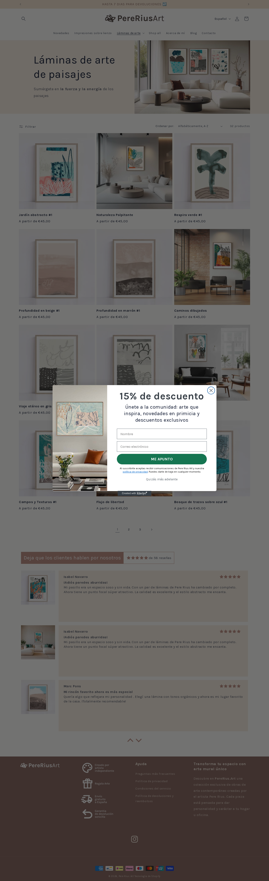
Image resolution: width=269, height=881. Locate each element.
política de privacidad (135, 471)
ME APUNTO (162, 459)
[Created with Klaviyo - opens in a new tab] (134, 493)
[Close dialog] (211, 390)
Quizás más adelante (162, 479)
